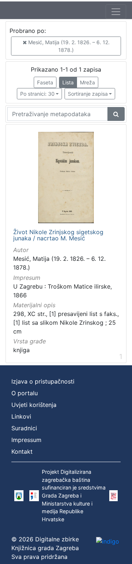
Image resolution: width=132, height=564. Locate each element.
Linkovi (21, 416)
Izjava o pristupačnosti (42, 381)
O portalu (24, 393)
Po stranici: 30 (37, 94)
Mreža (87, 82)
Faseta (45, 82)
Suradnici (24, 428)
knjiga (21, 350)
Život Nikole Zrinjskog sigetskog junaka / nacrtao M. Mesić (58, 235)
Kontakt (22, 451)
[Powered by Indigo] (108, 541)
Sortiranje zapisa (88, 94)
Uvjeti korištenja (33, 404)
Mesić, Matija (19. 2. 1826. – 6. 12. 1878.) (68, 46)
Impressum (26, 439)
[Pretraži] (116, 114)
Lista (68, 82)
